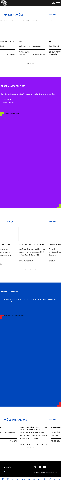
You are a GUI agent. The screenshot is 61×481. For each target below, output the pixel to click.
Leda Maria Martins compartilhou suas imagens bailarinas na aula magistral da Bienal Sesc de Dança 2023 (31, 252)
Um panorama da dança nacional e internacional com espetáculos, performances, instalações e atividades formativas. (29, 300)
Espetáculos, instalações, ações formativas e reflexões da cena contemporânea (28, 94)
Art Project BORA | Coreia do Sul (29, 46)
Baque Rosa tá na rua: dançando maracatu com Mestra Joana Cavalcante (33, 429)
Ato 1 (51, 41)
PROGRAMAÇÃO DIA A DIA (13, 86)
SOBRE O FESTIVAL (9, 291)
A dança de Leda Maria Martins (30, 244)
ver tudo (52, 15)
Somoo (21, 41)
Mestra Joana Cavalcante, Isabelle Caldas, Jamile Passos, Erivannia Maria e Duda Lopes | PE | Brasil (33, 435)
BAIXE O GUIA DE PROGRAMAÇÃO (8, 101)
